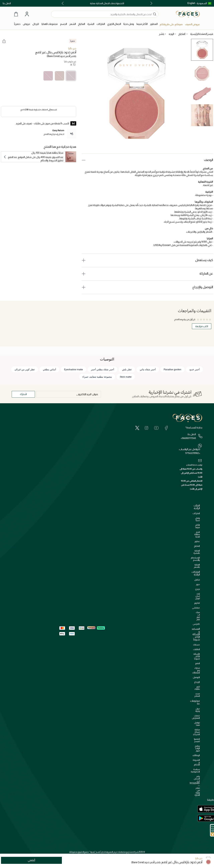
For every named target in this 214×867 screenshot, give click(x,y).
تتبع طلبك (197, 687)
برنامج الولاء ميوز (197, 748)
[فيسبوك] (166, 428)
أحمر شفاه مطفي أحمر (102, 369)
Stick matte (126, 376)
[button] (204, 3)
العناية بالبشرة (196, 551)
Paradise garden (172, 369)
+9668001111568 (188, 438)
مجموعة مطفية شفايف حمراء (97, 376)
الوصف (208, 160)
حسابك (196, 644)
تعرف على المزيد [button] (24, 123)
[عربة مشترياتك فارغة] (16, 14)
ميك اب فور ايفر (198, 616)
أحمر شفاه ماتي (148, 369)
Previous (150, 3)
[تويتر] (137, 428)
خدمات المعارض (196, 716)
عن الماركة (206, 273)
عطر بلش (127, 369)
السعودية (202, 3)
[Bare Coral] (71, 75)
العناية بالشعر (197, 565)
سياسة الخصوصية (195, 770)
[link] (101, 24)
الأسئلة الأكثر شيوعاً (196, 656)
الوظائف (196, 755)
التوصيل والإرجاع (202, 287)
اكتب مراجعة (201, 326)
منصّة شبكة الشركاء (196, 732)
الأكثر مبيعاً (197, 526)
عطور (197, 541)
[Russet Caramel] (59, 75)
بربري (197, 589)
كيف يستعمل (204, 260)
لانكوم (197, 603)
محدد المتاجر (197, 694)
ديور (198, 584)
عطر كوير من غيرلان (25, 369)
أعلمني (31, 860)
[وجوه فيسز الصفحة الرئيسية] (188, 14)
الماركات (196, 513)
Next (63, 3)
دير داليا (72, 48)
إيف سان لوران (197, 596)
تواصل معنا (197, 723)
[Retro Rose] (48, 75)
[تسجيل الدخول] (27, 14)
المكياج (197, 546)
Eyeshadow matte (73, 369)
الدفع (197, 663)
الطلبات (196, 649)
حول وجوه (197, 709)
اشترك (23, 394)
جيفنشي (196, 607)
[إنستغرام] (146, 428)
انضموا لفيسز (197, 740)
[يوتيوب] (156, 428)
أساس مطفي (49, 369)
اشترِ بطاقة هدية (197, 534)
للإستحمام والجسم (195, 558)
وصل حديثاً (197, 519)
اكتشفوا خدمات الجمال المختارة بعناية (107, 3)
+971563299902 (192, 453)
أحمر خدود (194, 369)
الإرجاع (197, 682)
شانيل (197, 579)
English (191, 3)
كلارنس (196, 624)
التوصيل (196, 677)
